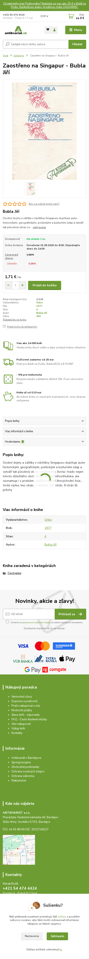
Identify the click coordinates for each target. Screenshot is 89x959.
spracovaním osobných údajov (36, 622)
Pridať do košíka (45, 285)
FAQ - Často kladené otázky (29, 719)
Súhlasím (57, 936)
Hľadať (77, 44)
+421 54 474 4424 (14, 14)
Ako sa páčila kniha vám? (44, 204)
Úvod (5, 55)
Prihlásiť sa (67, 614)
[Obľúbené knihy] (47, 29)
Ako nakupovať (21, 724)
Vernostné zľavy (21, 697)
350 (38, 316)
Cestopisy (18, 55)
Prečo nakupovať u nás (25, 706)
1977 (39, 306)
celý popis (39, 227)
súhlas (62, 916)
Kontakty (16, 733)
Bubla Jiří (41, 313)
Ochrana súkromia (22, 776)
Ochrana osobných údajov (27, 771)
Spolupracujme (21, 762)
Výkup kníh (18, 728)
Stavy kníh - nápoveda (25, 715)
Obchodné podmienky (25, 767)
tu (61, 949)
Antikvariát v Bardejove (26, 758)
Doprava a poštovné (24, 701)
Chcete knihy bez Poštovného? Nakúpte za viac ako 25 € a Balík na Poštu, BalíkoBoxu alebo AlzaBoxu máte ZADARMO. (44, 5)
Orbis (39, 302)
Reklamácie (18, 781)
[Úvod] (20, 30)
